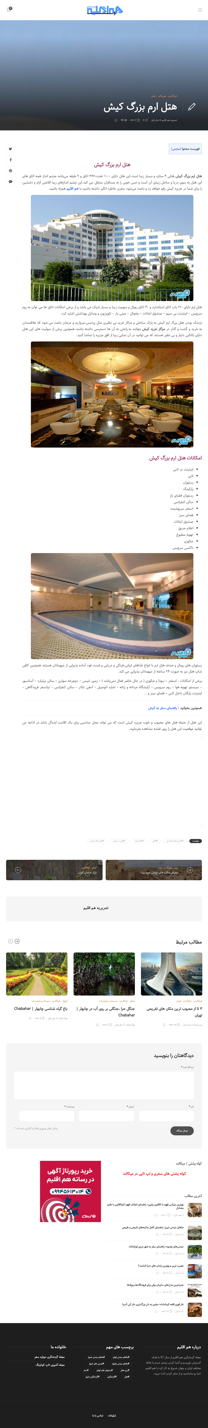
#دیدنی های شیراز (96, 1364)
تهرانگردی (198, 1001)
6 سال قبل (156, 120)
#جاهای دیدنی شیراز (96, 1357)
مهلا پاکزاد (62, 1018)
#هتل (155, 841)
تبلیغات (112, 1415)
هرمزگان (162, 96)
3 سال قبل (188, 1025)
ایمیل (130, 1107)
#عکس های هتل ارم (175, 841)
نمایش (176, 149)
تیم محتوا (198, 1025)
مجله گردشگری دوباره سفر (49, 1357)
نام (191, 1107)
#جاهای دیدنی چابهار (120, 1364)
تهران (178, 1001)
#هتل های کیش (97, 841)
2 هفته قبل (178, 1215)
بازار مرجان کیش (87, 872)
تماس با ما (97, 1415)
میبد (176, 868)
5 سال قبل (52, 1018)
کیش (153, 96)
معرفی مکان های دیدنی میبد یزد (159, 872)
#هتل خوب (138, 841)
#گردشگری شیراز (92, 1377)
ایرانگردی (172, 96)
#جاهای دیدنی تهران (121, 1357)
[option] (36, 985)
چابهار (64, 1001)
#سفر (86, 1370)
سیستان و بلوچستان (41, 1001)
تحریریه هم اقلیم (169, 120)
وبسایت (69, 1107)
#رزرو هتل (125, 1370)
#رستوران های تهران (104, 1370)
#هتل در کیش (119, 841)
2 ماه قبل (179, 1234)
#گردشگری (111, 1377)
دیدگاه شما (187, 1067)
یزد (160, 868)
